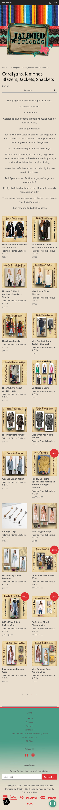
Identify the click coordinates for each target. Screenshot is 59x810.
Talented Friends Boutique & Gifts (38, 785)
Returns (29, 725)
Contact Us (29, 729)
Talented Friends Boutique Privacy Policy (29, 733)
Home (4, 67)
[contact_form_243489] (52, 803)
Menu (9, 2)
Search (29, 718)
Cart (54, 2)
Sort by (5, 85)
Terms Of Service (29, 737)
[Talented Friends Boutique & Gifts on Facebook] (26, 755)
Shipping (30, 722)
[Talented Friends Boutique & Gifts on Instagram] (33, 755)
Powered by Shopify (14, 788)
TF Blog (29, 741)
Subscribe (49, 777)
